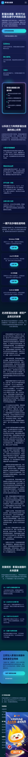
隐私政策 (4, 732)
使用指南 (4, 742)
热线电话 (4, 727)
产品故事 (4, 712)
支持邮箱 (4, 724)
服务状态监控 (5, 730)
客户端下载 (5, 714)
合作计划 (4, 747)
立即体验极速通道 (9, 31)
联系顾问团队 (8, 678)
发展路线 (4, 717)
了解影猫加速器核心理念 (10, 36)
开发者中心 (5, 739)
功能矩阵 (4, 709)
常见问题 (4, 745)
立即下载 (14, 247)
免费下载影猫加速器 (10, 673)
